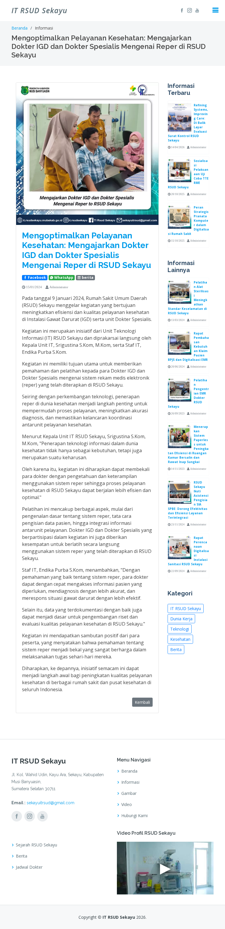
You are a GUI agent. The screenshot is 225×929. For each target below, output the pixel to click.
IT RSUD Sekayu (185, 608)
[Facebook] (181, 10)
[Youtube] (196, 10)
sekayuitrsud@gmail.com (50, 802)
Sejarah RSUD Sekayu (36, 845)
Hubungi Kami (134, 816)
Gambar (129, 793)
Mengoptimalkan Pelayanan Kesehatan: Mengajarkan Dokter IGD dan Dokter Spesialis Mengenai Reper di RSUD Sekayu (86, 250)
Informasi (130, 782)
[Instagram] (188, 10)
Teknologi (179, 629)
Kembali (142, 702)
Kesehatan (180, 639)
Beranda (19, 28)
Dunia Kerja (181, 618)
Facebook (36, 277)
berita (87, 277)
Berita (176, 649)
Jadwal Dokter (29, 867)
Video (126, 804)
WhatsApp (63, 277)
